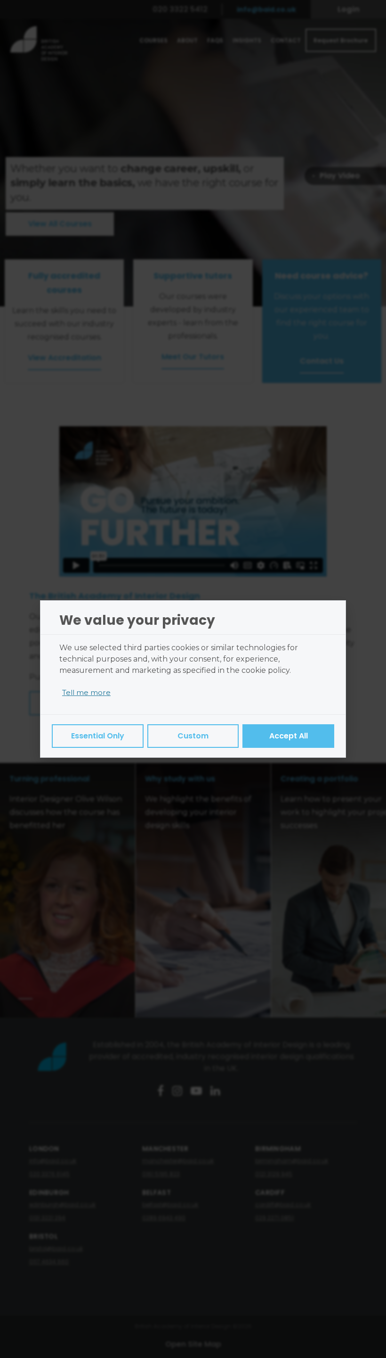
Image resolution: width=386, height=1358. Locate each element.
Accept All (288, 735)
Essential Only (97, 735)
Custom (193, 735)
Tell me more (86, 692)
